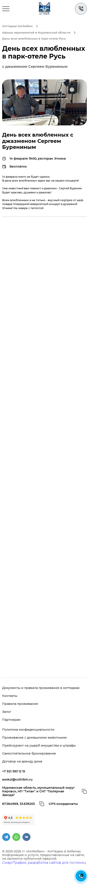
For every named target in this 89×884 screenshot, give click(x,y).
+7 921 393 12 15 (13, 771)
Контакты (9, 696)
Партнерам (11, 720)
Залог (6, 712)
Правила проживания (20, 704)
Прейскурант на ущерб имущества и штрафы (39, 745)
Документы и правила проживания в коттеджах (41, 688)
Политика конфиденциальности (28, 730)
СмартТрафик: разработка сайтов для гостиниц (44, 863)
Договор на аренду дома (22, 761)
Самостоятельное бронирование (29, 753)
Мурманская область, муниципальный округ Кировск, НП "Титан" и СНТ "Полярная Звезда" (38, 791)
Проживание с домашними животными (34, 737)
